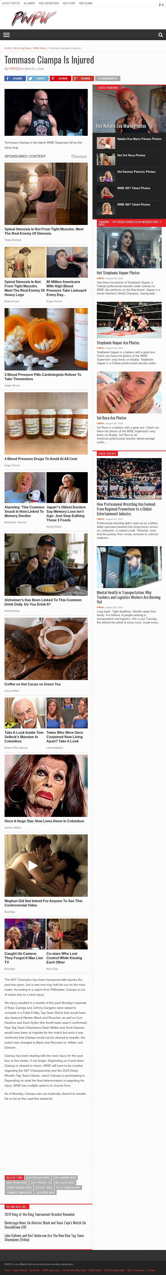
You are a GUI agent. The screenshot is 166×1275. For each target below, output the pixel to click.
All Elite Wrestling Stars (74, 1270)
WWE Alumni (86, 3)
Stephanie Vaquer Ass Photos (118, 342)
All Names (29, 3)
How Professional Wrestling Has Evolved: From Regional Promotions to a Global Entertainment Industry (126, 509)
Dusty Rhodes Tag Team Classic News (53, 1182)
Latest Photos (11, 3)
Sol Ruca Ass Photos (111, 418)
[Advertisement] (46, 1134)
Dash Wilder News (16, 1182)
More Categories (136, 1270)
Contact (151, 1270)
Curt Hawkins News (64, 1177)
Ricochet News (44, 1187)
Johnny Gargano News (19, 1187)
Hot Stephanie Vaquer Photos (118, 273)
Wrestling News (22, 48)
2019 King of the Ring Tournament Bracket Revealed (40, 1214)
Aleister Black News (38, 1177)
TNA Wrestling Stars (114, 1270)
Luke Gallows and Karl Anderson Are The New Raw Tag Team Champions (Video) (44, 1237)
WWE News (40, 48)
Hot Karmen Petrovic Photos (136, 171)
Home (7, 48)
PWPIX (14, 68)
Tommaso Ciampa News (19, 1192)
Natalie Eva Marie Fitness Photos (139, 139)
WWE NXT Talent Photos (133, 188)
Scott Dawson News (68, 1187)
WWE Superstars (49, 3)
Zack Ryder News (45, 1192)
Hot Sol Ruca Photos (131, 155)
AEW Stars (69, 3)
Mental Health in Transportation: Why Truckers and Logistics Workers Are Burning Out (129, 597)
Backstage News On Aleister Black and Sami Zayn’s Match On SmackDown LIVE (45, 1224)
